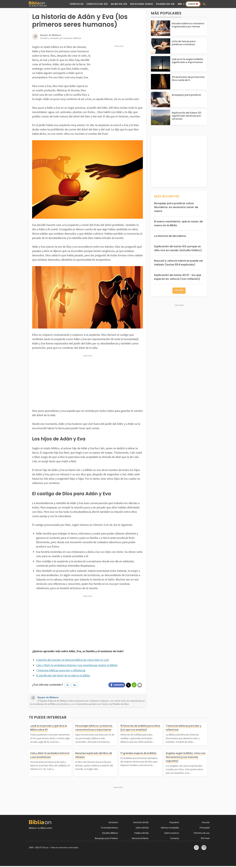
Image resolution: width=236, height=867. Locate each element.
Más (180, 4)
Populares (174, 822)
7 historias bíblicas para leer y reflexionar (61, 670)
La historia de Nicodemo (170, 236)
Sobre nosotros (171, 832)
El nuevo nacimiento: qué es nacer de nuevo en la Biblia (178, 223)
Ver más (179, 290)
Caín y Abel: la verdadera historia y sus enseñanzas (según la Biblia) (77, 665)
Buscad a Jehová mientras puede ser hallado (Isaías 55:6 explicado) (178, 262)
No (74, 685)
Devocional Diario (141, 4)
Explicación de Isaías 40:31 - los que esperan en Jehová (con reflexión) (177, 277)
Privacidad (205, 827)
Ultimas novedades (170, 827)
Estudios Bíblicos (110, 832)
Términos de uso (202, 832)
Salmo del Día (119, 4)
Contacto (174, 838)
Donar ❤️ (193, 4)
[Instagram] (203, 847)
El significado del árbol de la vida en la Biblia (63, 675)
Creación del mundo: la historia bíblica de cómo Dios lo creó (72, 660)
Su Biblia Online (38, 6)
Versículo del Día (97, 4)
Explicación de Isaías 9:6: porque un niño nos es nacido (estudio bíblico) (178, 248)
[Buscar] (204, 4)
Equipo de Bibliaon (48, 697)
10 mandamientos (109, 827)
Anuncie (206, 822)
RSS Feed (205, 838)
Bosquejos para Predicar (106, 838)
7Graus (45, 847)
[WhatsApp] (196, 847)
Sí (67, 685)
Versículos (76, 4)
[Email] (139, 685)
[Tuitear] (128, 685)
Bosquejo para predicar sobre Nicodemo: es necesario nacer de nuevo (176, 207)
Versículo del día (141, 822)
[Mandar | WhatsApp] (134, 684)
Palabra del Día (165, 4)
